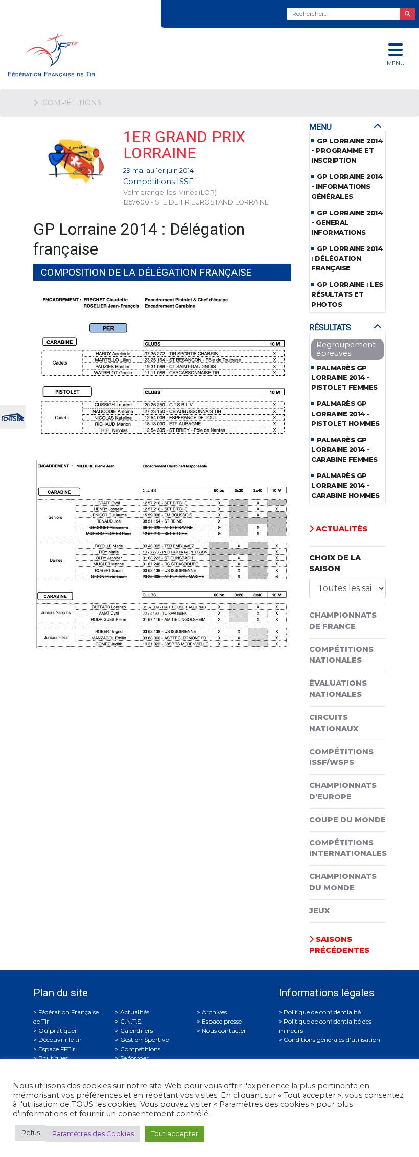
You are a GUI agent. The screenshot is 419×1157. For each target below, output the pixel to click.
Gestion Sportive (144, 1039)
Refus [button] (30, 1132)
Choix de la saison (335, 563)
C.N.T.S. (131, 1021)
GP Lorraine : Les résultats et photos (347, 294)
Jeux (319, 910)
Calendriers (136, 1030)
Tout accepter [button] (174, 1133)
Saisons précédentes (339, 945)
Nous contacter (224, 1030)
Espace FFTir (56, 1049)
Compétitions (140, 1049)
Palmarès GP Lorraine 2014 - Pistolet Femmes (344, 377)
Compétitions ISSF (158, 181)
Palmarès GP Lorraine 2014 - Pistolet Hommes (345, 413)
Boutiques (53, 1058)
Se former (134, 1058)
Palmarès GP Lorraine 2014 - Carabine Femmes (344, 449)
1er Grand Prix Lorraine (184, 145)
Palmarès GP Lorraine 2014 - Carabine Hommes (345, 485)
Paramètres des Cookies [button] (93, 1133)
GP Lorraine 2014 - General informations (347, 222)
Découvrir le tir (60, 1039)
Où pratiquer (57, 1030)
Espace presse (222, 1021)
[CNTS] (13, 415)
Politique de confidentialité (322, 1012)
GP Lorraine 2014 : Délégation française (347, 258)
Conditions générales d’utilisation (332, 1039)
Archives (214, 1012)
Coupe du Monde (347, 819)
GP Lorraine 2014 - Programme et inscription (347, 150)
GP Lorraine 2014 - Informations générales (347, 186)
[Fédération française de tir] (140, 55)
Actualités (340, 528)
